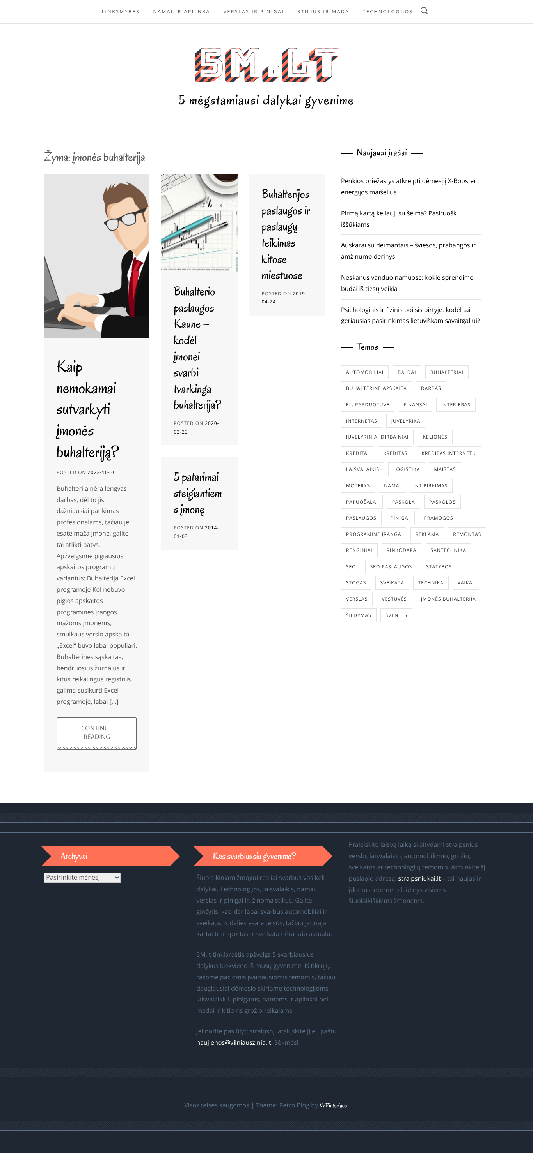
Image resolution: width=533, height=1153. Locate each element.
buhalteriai (447, 372)
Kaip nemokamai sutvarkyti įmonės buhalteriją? (88, 409)
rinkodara (402, 550)
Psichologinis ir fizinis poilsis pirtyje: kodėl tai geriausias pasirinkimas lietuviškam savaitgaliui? (410, 315)
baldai (407, 372)
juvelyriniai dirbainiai (377, 437)
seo (351, 566)
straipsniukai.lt (419, 878)
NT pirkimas (431, 485)
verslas (357, 599)
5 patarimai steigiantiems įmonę (198, 493)
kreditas (395, 453)
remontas (467, 534)
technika (431, 582)
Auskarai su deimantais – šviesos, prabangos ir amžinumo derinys (408, 251)
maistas (445, 469)
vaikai (466, 582)
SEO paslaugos (391, 566)
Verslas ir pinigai (254, 11)
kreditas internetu (449, 453)
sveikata (392, 582)
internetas (361, 421)
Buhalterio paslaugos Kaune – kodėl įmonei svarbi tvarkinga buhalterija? (197, 348)
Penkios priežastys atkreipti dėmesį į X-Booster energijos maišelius (408, 186)
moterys (358, 485)
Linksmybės (121, 11)
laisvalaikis (362, 469)
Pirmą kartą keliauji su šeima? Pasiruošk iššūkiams (399, 219)
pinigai (400, 518)
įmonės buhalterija (448, 599)
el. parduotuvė (367, 404)
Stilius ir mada (324, 11)
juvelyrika (405, 421)
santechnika (448, 550)
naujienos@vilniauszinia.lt (233, 1042)
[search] (424, 12)
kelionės (435, 437)
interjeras (456, 404)
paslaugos (361, 518)
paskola (403, 502)
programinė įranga (373, 534)
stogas (356, 582)
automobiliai (365, 372)
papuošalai (362, 502)
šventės (396, 615)
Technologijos (388, 11)
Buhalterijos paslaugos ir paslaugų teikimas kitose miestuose (286, 234)
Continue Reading (96, 732)
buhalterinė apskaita (376, 388)
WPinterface (333, 1106)
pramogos (438, 518)
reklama (427, 534)
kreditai (357, 453)
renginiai (359, 550)
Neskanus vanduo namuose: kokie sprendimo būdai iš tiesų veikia (407, 283)
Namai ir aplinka (181, 11)
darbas (431, 388)
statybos (439, 566)
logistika (406, 469)
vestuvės (394, 599)
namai (392, 485)
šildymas (358, 615)
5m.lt (266, 63)
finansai (416, 404)
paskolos (442, 502)
